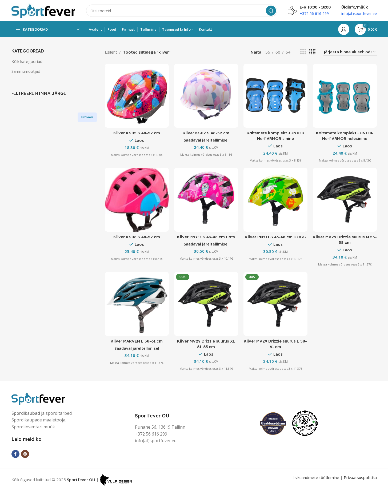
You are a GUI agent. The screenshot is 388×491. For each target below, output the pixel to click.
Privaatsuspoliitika (360, 477)
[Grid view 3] (303, 51)
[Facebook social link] (15, 454)
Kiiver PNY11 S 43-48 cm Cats (206, 236)
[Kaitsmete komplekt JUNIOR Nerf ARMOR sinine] (275, 96)
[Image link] (38, 397)
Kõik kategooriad (26, 61)
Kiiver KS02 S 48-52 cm (206, 132)
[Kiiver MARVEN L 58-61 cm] (137, 304)
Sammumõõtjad (25, 71)
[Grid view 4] (312, 51)
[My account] (343, 29)
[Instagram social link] (25, 454)
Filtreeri (87, 117)
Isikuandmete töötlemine (316, 477)
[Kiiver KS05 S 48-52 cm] (137, 96)
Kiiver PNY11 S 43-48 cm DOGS (275, 236)
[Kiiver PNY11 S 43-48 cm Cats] (206, 200)
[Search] (271, 11)
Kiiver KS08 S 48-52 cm (136, 236)
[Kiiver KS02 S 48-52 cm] (206, 96)
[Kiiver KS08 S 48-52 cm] (137, 200)
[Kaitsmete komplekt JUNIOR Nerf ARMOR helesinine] (345, 96)
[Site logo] (43, 10)
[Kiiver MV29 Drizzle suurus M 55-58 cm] (345, 200)
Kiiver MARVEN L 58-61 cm (137, 341)
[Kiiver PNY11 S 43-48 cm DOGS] (275, 200)
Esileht (111, 52)
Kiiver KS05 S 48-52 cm (136, 132)
